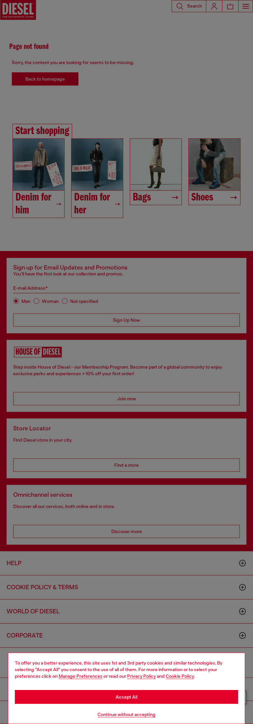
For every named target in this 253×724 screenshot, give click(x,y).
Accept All (126, 697)
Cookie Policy (180, 676)
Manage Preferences (80, 676)
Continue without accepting (126, 714)
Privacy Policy (141, 676)
